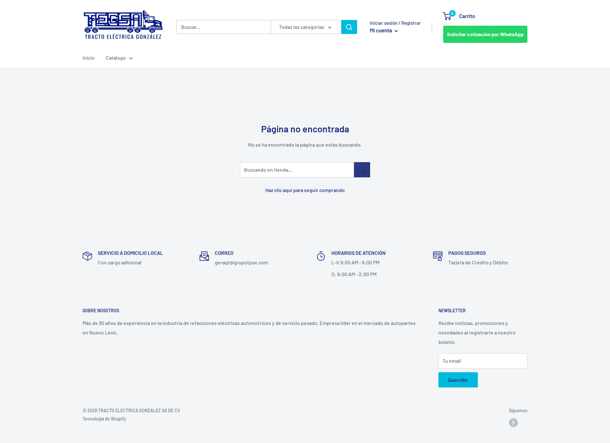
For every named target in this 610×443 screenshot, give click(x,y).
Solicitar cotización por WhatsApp (485, 34)
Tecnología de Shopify (104, 418)
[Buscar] (349, 27)
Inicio (89, 58)
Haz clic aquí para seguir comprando (305, 190)
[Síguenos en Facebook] (513, 422)
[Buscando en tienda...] (362, 169)
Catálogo (116, 58)
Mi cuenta (381, 30)
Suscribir (458, 380)
